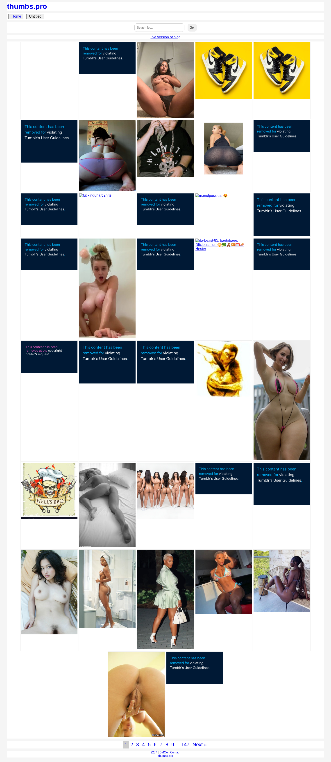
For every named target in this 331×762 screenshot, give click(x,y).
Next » (200, 744)
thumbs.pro (27, 6)
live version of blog (166, 37)
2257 (154, 752)
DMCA (163, 752)
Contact (175, 752)
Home (16, 16)
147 (185, 744)
